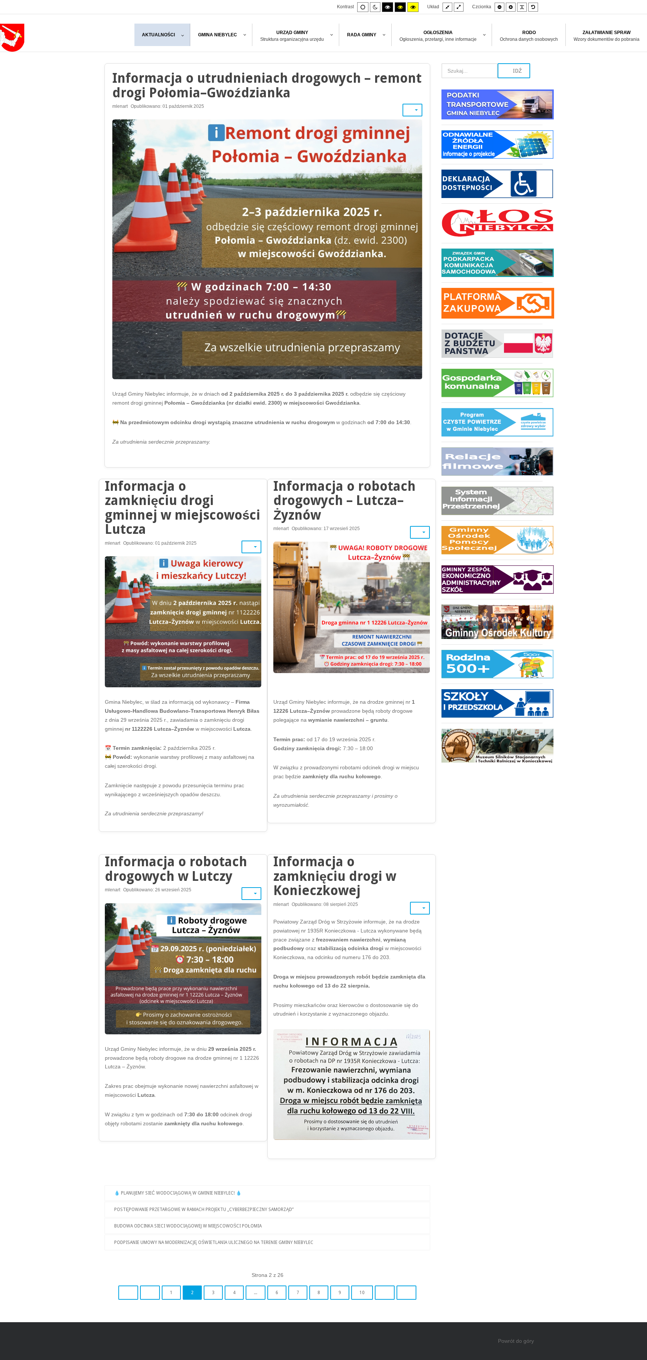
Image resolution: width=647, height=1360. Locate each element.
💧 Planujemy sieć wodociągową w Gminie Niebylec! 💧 (178, 1193)
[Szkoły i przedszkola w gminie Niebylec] (492, 703)
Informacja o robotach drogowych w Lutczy (176, 869)
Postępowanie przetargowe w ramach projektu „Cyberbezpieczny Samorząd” (204, 1209)
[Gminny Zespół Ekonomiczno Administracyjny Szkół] (492, 579)
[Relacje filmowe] (492, 461)
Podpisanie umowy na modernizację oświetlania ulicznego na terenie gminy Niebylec (213, 1242)
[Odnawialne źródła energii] (492, 144)
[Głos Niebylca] (492, 223)
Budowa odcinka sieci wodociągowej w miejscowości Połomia (188, 1226)
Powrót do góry (516, 1341)
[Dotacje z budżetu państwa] (492, 343)
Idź (516, 71)
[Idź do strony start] (128, 1293)
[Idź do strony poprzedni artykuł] (150, 1293)
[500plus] (492, 664)
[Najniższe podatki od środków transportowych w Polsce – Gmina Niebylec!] (492, 107)
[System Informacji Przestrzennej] (492, 500)
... (255, 1292)
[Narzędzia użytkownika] (412, 110)
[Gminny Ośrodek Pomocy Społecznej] (492, 540)
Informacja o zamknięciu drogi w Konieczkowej (334, 876)
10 (362, 1292)
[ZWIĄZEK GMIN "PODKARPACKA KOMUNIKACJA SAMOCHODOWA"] (492, 262)
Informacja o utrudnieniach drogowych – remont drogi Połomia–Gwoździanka (267, 85)
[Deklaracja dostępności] (492, 183)
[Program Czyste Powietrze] (492, 422)
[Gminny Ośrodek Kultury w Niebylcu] (492, 621)
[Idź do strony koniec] (406, 1293)
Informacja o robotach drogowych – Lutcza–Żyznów (344, 500)
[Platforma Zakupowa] (492, 303)
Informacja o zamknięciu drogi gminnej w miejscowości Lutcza (182, 507)
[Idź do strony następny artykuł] (385, 1293)
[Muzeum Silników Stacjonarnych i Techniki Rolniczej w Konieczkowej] (492, 743)
